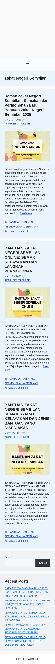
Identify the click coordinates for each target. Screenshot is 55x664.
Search (8, 557)
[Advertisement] (27, 29)
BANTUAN (15, 222)
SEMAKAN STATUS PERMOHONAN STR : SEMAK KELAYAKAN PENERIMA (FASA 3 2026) (27, 617)
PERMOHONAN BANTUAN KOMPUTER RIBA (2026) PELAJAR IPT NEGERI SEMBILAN (27, 604)
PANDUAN (28, 222)
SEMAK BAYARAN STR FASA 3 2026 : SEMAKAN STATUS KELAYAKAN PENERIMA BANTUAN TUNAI (26, 629)
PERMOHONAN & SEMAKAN (21, 226)
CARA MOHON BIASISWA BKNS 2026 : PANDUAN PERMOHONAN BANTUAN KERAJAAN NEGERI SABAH (26, 592)
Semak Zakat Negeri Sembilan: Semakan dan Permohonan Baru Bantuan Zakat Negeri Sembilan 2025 (26, 105)
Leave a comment (18, 231)
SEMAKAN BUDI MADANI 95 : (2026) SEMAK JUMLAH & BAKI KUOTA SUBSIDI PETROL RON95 (25, 641)
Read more (26, 213)
